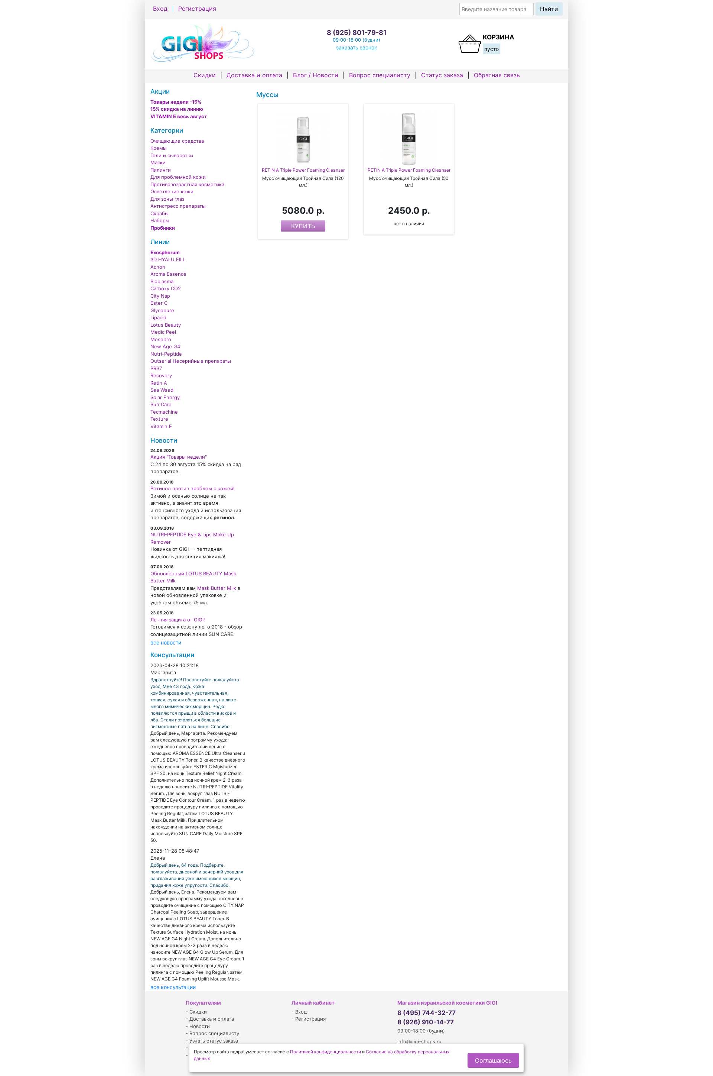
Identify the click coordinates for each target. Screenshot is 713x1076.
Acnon (157, 267)
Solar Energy (165, 397)
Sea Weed (161, 390)
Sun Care (161, 404)
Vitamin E (161, 426)
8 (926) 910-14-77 (425, 1022)
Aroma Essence (168, 274)
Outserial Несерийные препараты (190, 361)
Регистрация (197, 8)
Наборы (159, 220)
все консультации (173, 987)
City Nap (160, 296)
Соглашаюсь (493, 1060)
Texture (159, 419)
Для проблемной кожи (178, 177)
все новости (165, 642)
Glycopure (162, 310)
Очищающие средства (177, 141)
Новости (199, 1026)
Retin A (158, 383)
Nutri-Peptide (166, 354)
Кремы (158, 148)
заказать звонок (356, 47)
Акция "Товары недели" (178, 457)
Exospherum (165, 252)
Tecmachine (164, 412)
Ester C (158, 303)
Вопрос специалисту (379, 75)
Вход (160, 8)
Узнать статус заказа (213, 1041)
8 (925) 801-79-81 (357, 32)
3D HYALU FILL (167, 259)
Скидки (204, 75)
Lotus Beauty (165, 325)
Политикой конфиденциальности (325, 1051)
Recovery (161, 375)
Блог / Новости (315, 75)
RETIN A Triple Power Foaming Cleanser (303, 170)
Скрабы (159, 213)
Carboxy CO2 (165, 288)
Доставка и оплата (254, 75)
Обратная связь (497, 75)
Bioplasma (161, 281)
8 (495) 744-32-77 (426, 1013)
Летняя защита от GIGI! (177, 620)
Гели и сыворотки (171, 155)
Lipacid (158, 317)
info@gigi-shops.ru (419, 1041)
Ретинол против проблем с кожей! (192, 488)
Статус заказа (442, 75)
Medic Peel (163, 332)
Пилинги (160, 170)
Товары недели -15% (175, 102)
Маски (158, 162)
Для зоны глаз (167, 199)
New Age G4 (165, 346)
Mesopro (160, 339)
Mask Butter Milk (216, 588)
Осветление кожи (171, 191)
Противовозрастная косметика (187, 184)
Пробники (162, 228)
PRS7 (156, 368)
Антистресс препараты (178, 206)
